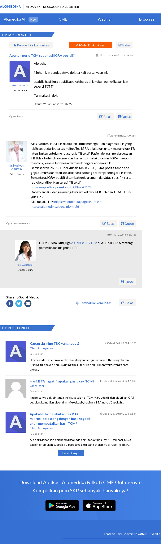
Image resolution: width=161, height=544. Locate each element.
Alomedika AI (14, 19)
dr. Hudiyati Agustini (16, 167)
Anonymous (20, 85)
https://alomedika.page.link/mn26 (55, 206)
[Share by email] (28, 304)
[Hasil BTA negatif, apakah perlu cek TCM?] (15, 389)
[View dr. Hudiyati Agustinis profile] (16, 151)
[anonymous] (19, 71)
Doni (41, 386)
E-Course (147, 19)
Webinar (105, 19)
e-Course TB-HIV (84, 243)
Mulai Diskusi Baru (92, 45)
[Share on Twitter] (19, 304)
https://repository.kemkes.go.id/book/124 (61, 187)
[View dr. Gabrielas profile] (25, 250)
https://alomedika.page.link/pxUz (78, 202)
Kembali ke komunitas (32, 45)
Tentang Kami (113, 534)
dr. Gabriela (25, 264)
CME (63, 19)
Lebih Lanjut (71, 453)
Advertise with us (136, 534)
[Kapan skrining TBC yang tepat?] (15, 351)
